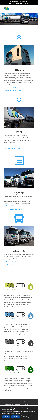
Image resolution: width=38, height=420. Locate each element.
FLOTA (22, 402)
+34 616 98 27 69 (10, 145)
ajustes (17, 413)
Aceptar (6, 417)
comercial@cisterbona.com (13, 209)
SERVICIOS (14, 402)
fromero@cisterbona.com (13, 91)
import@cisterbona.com (12, 149)
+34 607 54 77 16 (10, 87)
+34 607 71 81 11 (10, 261)
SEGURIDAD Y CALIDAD (12, 404)
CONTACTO (26, 404)
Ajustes (25, 417)
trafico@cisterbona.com (12, 265)
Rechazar (15, 417)
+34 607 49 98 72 (10, 206)
